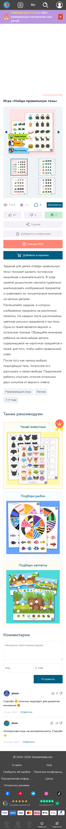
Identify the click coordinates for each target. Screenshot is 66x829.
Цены (49, 779)
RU (33, 5)
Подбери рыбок (33, 496)
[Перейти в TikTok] (58, 794)
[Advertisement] (33, 59)
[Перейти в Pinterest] (20, 794)
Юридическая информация (19, 779)
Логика (41, 392)
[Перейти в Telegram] (32, 794)
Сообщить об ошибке (16, 772)
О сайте (17, 765)
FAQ (49, 765)
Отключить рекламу (16, 785)
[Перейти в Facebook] (7, 794)
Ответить (26, 712)
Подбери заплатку (33, 565)
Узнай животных (33, 427)
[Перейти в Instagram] (45, 794)
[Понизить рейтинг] (61, 693)
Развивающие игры (18, 392)
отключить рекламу (53, 94)
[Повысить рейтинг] (53, 693)
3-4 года (10, 400)
